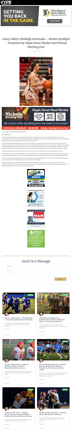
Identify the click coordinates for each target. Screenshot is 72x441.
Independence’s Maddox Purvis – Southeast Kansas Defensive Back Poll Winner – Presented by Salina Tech (51, 319)
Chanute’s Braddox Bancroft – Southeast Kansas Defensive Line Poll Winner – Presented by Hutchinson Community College (52, 367)
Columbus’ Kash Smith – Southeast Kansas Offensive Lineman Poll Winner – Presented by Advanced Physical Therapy (18, 414)
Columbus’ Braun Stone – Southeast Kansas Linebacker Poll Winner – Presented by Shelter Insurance (17, 366)
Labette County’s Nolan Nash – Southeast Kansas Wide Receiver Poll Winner (53, 413)
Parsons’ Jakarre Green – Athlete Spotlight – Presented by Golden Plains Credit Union (19, 319)
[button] (17, 2)
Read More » (7, 329)
